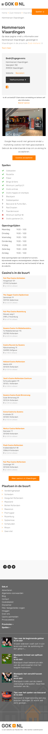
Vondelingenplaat (12, 491)
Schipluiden (9, 524)
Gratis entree (12, 189)
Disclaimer (6, 605)
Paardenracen (12, 211)
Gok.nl (5, 586)
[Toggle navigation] (2, 4)
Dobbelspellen (12, 200)
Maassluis (8, 509)
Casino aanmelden (10, 617)
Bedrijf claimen (24, 103)
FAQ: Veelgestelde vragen (13, 608)
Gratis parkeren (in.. (15, 218)
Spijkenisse (9, 520)
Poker (8, 178)
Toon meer (6, 48)
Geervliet (8, 531)
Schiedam (8, 494)
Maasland (8, 502)
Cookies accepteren (24, 158)
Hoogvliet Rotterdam (13, 498)
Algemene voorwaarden (12, 593)
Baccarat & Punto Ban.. (16, 204)
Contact (5, 599)
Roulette (10, 174)
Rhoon (7, 527)
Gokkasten (11, 171)
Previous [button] (8, 122)
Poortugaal (9, 513)
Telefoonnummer (17, 80)
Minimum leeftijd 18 (15, 215)
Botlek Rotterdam (12, 505)
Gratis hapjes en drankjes (17, 193)
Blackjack (10, 196)
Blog (4, 596)
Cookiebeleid (7, 602)
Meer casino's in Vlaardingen (24, 478)
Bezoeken (20, 73)
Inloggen (5, 611)
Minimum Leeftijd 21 (15, 185)
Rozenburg (9, 516)
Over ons (6, 614)
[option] (24, 122)
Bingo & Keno (12, 182)
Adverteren (7, 590)
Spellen (39, 12)
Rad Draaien (11, 207)
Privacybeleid (8, 620)
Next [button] (40, 122)
